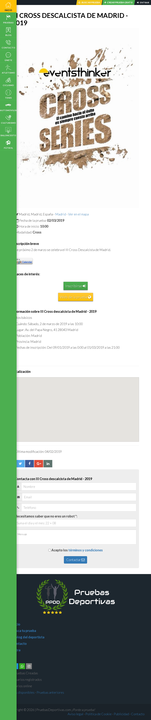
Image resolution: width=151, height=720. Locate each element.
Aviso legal (75, 714)
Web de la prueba (74, 297)
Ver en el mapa (78, 214)
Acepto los (77, 550)
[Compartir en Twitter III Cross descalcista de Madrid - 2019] (20, 464)
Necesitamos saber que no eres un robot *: (46, 516)
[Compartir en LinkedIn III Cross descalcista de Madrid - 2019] (47, 464)
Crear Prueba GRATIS (120, 2)
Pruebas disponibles (20, 692)
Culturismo (8, 122)
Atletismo (8, 72)
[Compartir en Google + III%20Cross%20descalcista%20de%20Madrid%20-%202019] (38, 464)
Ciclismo (8, 85)
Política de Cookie (98, 714)
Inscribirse (74, 286)
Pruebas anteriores (50, 692)
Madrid (60, 214)
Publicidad (121, 714)
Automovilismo (8, 110)
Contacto (8, 47)
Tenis (8, 97)
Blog (8, 35)
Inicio (8, 10)
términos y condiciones (85, 550)
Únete (8, 60)
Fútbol (8, 148)
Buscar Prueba (91, 2)
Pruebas (8, 22)
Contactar (73, 560)
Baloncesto (8, 135)
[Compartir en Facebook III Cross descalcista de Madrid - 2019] (29, 464)
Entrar (144, 2)
